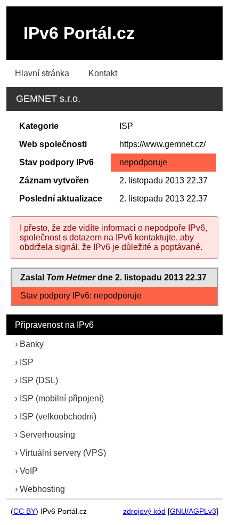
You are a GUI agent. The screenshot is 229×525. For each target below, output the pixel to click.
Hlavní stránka (42, 73)
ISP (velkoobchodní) (58, 416)
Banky (32, 344)
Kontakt (102, 73)
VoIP (29, 470)
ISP (27, 362)
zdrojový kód (144, 511)
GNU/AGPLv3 (193, 511)
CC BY (24, 511)
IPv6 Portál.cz (79, 33)
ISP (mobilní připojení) (62, 398)
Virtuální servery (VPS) (63, 452)
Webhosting (42, 489)
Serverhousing (47, 434)
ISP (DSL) (39, 380)
